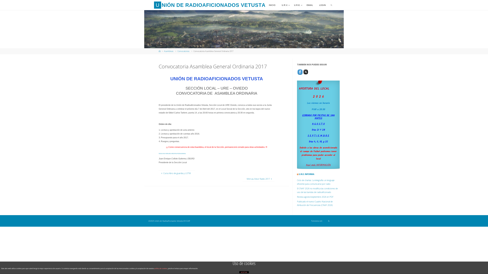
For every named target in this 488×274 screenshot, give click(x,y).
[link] (331, 5)
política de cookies (160, 268)
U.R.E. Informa (306, 174)
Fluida (325, 221)
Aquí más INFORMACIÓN (318, 165)
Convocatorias (183, 51)
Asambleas (168, 51)
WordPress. (335, 221)
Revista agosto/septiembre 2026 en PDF (315, 196)
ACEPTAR (244, 272)
